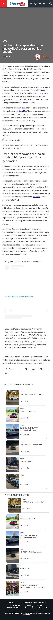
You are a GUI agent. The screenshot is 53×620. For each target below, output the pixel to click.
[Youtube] (44, 4)
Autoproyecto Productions (33, 603)
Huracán (41, 90)
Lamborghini (21, 111)
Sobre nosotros (12, 607)
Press (28, 605)
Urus (21, 93)
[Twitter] (40, 4)
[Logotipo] (17, 3)
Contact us (15, 605)
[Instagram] (35, 4)
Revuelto (36, 196)
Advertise (12, 603)
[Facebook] (31, 4)
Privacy (39, 605)
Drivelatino (46, 58)
